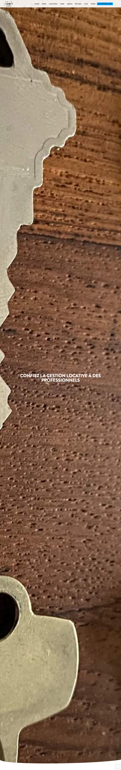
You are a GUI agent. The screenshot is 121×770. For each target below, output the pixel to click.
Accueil (37, 4)
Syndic (62, 4)
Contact (93, 4)
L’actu (86, 4)
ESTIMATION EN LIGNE (105, 4)
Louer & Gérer (53, 4)
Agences (69, 4)
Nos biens (78, 4)
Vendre (44, 4)
